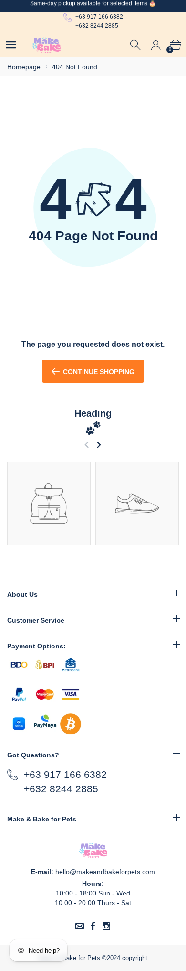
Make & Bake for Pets (69, 957)
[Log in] (155, 45)
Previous (86, 445)
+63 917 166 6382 (99, 16)
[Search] (136, 45)
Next (98, 445)
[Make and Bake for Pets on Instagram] (106, 926)
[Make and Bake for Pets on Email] (79, 926)
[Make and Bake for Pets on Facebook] (93, 926)
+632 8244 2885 (96, 25)
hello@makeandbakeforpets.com (105, 871)
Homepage (24, 67)
